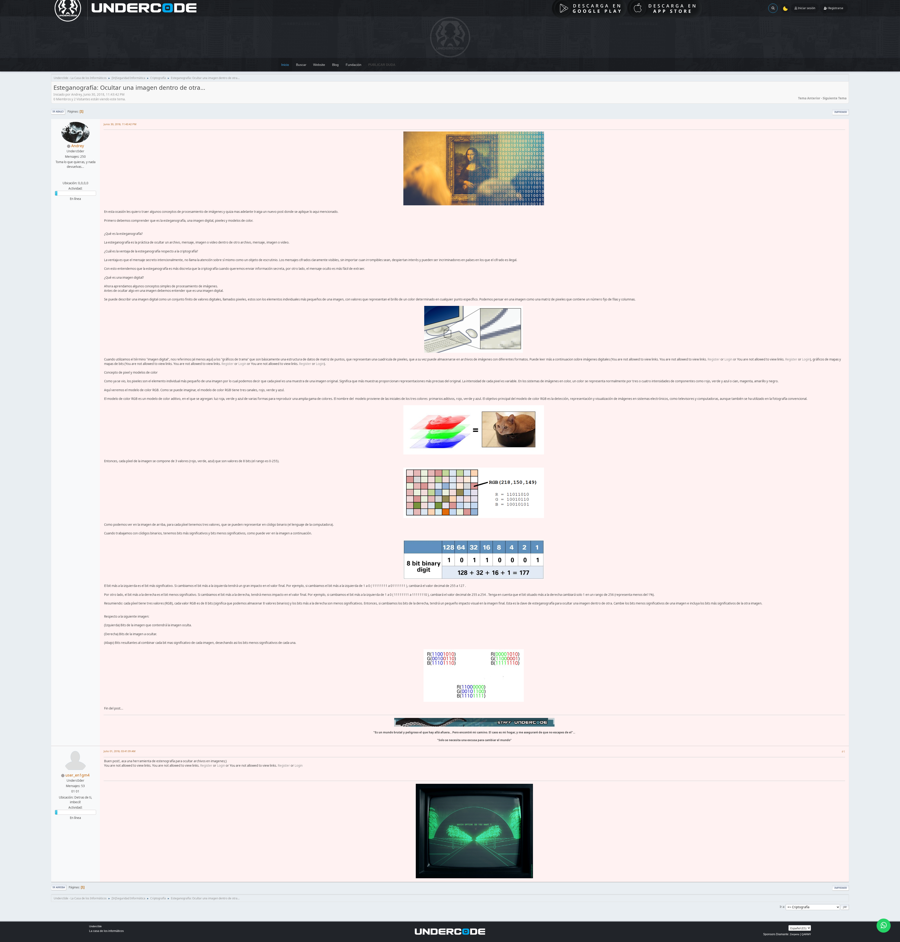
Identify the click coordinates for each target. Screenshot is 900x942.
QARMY (806, 934)
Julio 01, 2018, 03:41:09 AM (119, 751)
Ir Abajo (58, 111)
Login (728, 359)
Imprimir (840, 112)
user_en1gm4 (77, 775)
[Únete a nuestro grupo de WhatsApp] (884, 926)
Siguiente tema (835, 98)
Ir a (782, 907)
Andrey (77, 145)
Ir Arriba (58, 887)
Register (714, 359)
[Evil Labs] (75, 177)
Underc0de (95, 926)
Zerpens (794, 934)
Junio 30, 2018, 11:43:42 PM (120, 124)
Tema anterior (809, 98)
